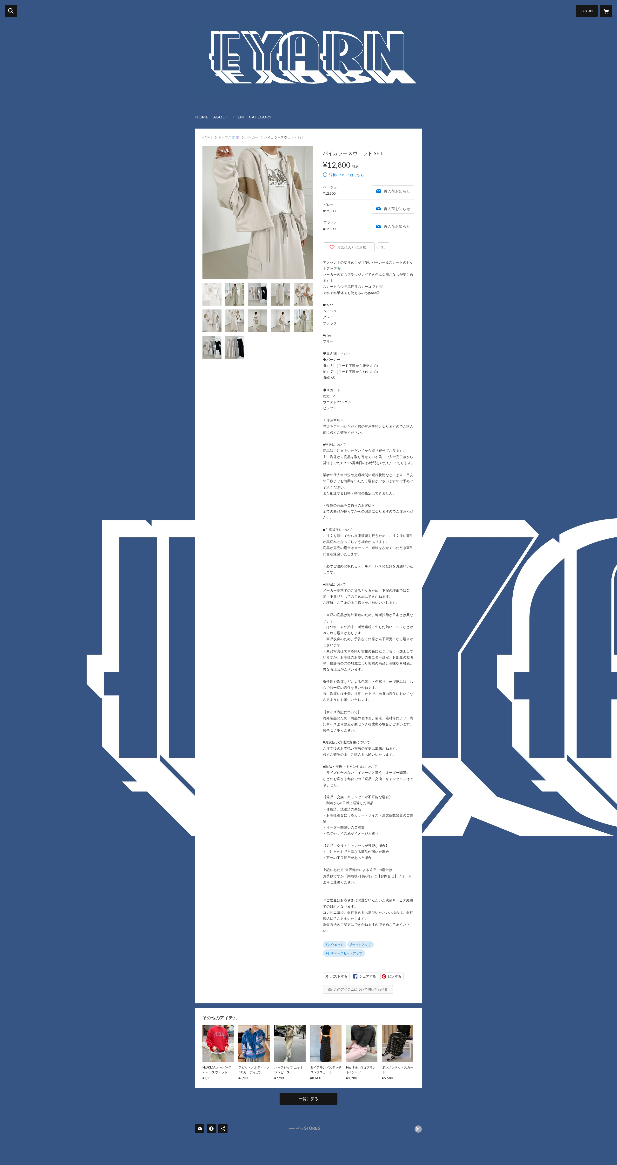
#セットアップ (360, 944)
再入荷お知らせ (397, 191)
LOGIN (587, 11)
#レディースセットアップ (344, 953)
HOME (201, 117)
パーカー (252, 137)
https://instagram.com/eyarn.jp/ (418, 1129)
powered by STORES (303, 1128)
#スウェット (334, 944)
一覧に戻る (308, 1098)
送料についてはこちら (346, 175)
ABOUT (220, 117)
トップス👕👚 (229, 137)
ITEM (238, 117)
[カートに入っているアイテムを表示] (606, 11)
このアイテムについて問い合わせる (361, 989)
